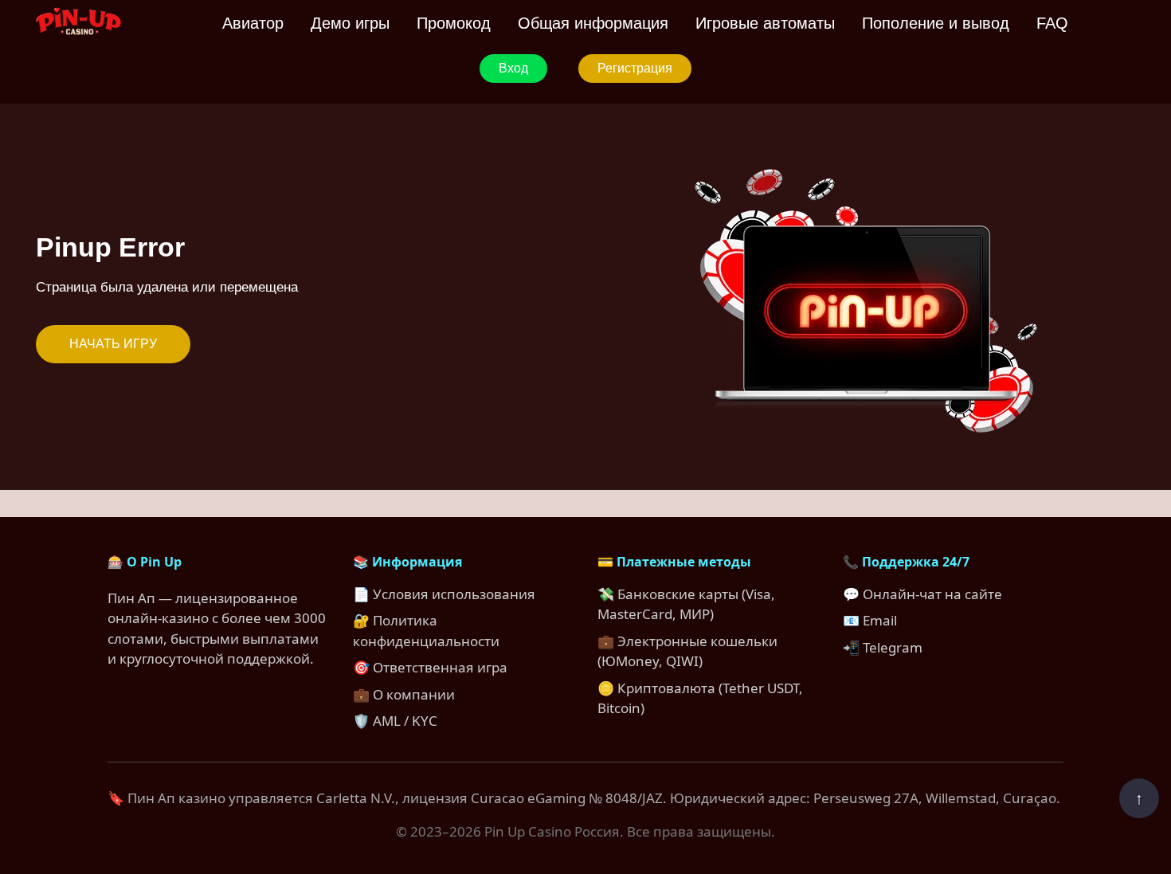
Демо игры (350, 23)
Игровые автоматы (765, 23)
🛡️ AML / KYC (395, 720)
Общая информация (593, 23)
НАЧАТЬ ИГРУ (113, 344)
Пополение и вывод (935, 23)
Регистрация (634, 68)
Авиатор (253, 23)
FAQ (1052, 23)
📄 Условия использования (444, 594)
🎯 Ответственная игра (430, 667)
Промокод (454, 23)
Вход (513, 68)
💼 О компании (404, 694)
